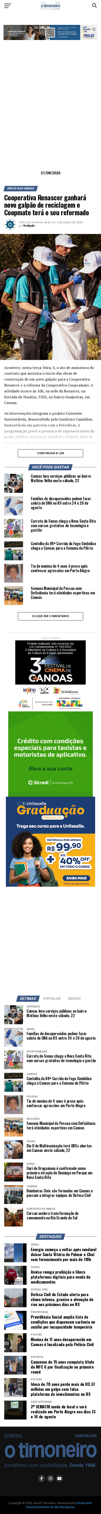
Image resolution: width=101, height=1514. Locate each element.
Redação (29, 225)
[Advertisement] (50, 113)
